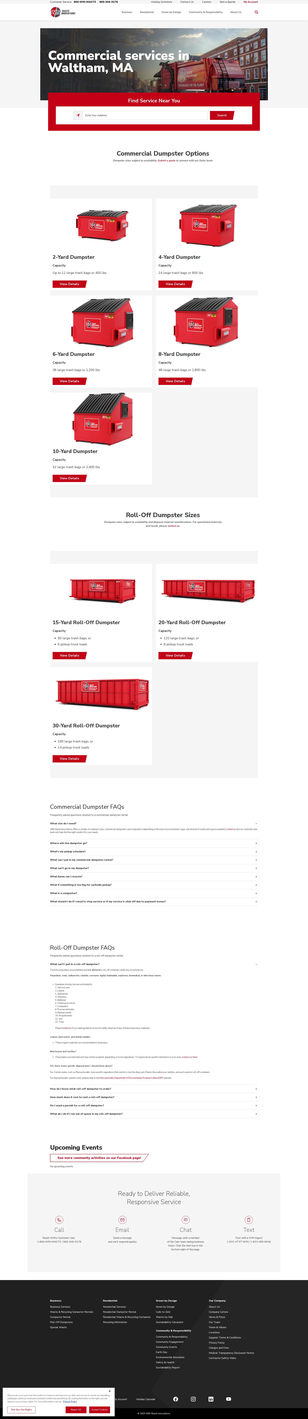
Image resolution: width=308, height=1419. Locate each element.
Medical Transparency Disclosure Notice (231, 1353)
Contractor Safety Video (222, 1358)
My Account (251, 2)
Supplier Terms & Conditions (225, 1337)
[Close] (109, 1391)
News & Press (217, 1317)
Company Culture (218, 1312)
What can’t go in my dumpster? (69, 868)
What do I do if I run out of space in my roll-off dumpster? (86, 1114)
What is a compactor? (63, 893)
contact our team (189, 1057)
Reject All (76, 1409)
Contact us (231, 829)
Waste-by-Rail (164, 1317)
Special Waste (58, 1327)
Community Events (166, 1347)
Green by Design (171, 12)
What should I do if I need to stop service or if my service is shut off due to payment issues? (108, 901)
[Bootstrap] (63, 12)
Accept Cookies (100, 1409)
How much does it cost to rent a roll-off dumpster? (82, 1097)
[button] (185, 1233)
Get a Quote (227, 2)
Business (127, 12)
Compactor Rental (60, 1317)
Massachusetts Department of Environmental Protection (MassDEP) (131, 1078)
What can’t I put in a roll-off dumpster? (74, 964)
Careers (206, 2)
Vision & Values (217, 1327)
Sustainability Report (168, 1367)
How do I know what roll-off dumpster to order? (80, 1089)
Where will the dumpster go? (68, 843)
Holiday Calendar (145, 1399)
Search (222, 115)
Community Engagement (170, 1342)
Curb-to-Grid (163, 1312)
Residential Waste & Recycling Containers (127, 1317)
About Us (235, 12)
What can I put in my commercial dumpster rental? (81, 860)
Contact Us (187, 2)
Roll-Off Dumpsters (61, 1322)
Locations (214, 1332)
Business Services (60, 1307)
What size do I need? (63, 823)
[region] (59, 1402)
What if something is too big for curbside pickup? (81, 885)
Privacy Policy (216, 1342)
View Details (69, 284)
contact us (173, 526)
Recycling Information (115, 1322)
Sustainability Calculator (169, 1322)
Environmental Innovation (170, 1357)
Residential (147, 12)
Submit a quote (166, 160)
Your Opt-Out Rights (21, 1409)
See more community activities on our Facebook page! (99, 1158)
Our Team (214, 1322)
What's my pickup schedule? (68, 851)
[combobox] (144, 115)
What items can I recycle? (66, 876)
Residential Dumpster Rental (119, 1312)
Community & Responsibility (205, 12)
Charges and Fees (219, 1348)
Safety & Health (165, 1362)
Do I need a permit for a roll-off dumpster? (77, 1105)
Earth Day (161, 1352)
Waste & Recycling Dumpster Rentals (71, 1312)
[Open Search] (256, 12)
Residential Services (114, 1307)
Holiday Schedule (161, 2)
